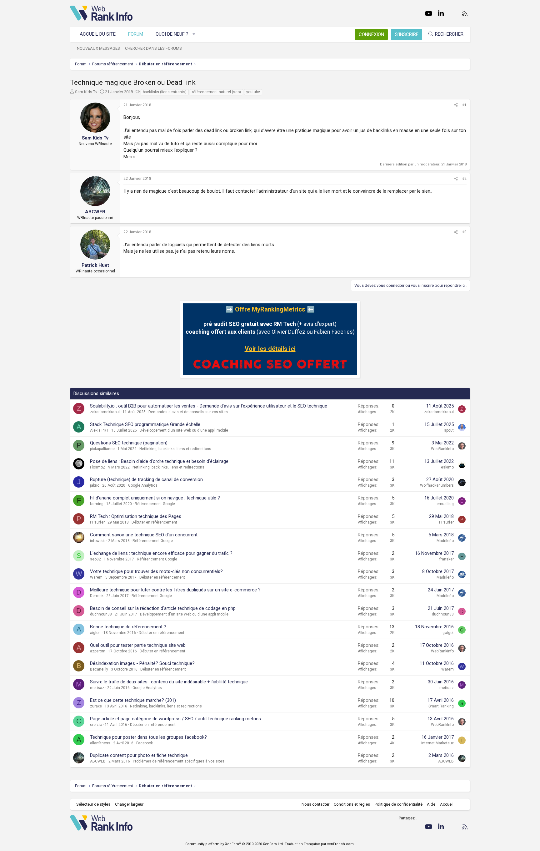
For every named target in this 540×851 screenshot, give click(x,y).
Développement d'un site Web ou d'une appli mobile (184, 430)
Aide (431, 804)
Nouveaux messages (98, 48)
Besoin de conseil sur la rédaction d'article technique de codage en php (163, 608)
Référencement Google (155, 504)
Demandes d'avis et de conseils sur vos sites (188, 412)
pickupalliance (102, 449)
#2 (464, 178)
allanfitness (100, 743)
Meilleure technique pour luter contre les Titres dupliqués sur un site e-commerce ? (175, 590)
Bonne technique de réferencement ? (128, 627)
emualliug (445, 504)
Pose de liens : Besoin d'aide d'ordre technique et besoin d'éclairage (159, 461)
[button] (194, 34)
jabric (94, 485)
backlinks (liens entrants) (165, 92)
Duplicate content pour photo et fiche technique (139, 755)
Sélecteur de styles (93, 804)
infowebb (97, 541)
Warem (96, 577)
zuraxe (96, 706)
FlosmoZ (97, 467)
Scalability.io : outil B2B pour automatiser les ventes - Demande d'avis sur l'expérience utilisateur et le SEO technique (208, 406)
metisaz (97, 688)
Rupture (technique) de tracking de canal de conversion (146, 479)
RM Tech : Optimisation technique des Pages (135, 516)
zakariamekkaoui (105, 412)
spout (449, 430)
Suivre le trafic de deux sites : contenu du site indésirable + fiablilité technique (169, 682)
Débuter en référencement (154, 522)
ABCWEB (98, 761)
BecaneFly (99, 669)
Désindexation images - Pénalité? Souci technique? (142, 663)
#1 (464, 105)
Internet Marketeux (437, 743)
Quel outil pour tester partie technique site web (138, 645)
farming (96, 504)
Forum (135, 34)
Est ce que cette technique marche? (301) (133, 700)
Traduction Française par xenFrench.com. (320, 844)
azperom (97, 651)
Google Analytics (143, 485)
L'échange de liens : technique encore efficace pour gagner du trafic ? (161, 553)
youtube (253, 92)
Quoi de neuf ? (172, 34)
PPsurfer (97, 522)
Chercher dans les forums (153, 48)
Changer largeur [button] (129, 804)
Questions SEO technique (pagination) (129, 443)
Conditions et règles (352, 804)
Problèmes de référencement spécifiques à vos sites (178, 761)
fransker (446, 559)
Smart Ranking (441, 706)
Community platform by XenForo (234, 844)
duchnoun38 (101, 614)
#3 (464, 232)
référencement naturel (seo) (216, 92)
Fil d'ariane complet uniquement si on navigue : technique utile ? (155, 498)
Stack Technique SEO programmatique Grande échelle (145, 424)
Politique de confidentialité (398, 804)
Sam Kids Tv (86, 91)
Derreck (96, 596)
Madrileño (445, 541)
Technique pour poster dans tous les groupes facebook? (148, 737)
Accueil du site (98, 34)
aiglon (95, 633)
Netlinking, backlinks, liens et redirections (175, 449)
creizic (96, 724)
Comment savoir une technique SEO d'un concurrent (144, 535)
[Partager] (456, 105)
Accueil (446, 804)
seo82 (95, 559)
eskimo (447, 467)
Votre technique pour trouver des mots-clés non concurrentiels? (156, 571)
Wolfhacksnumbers (437, 485)
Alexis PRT (99, 430)
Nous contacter (315, 804)
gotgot (448, 633)
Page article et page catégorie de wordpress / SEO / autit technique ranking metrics (175, 719)
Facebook (144, 743)
